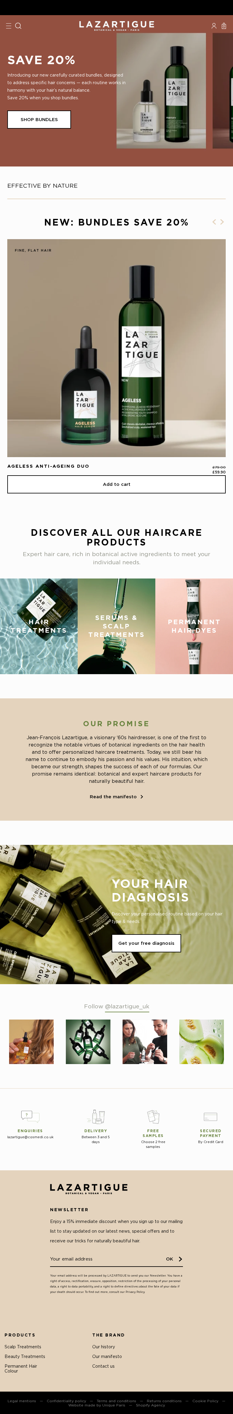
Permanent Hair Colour (21, 1368)
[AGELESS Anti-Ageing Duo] (116, 348)
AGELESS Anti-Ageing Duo (48, 466)
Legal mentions (22, 1401)
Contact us (103, 1366)
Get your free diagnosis (146, 943)
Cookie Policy (205, 1401)
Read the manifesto (113, 796)
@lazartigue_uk (127, 1006)
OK (169, 1259)
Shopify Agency (150, 1405)
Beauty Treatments (25, 1356)
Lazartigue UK (116, 26)
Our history (103, 1346)
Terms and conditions (116, 1401)
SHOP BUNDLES (39, 119)
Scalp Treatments (23, 1346)
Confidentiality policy (66, 1401)
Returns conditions (164, 1401)
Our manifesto (107, 1356)
